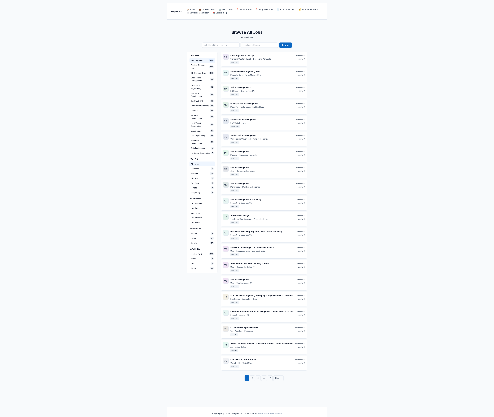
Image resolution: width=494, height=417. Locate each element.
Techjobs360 (175, 11)
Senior (202, 268)
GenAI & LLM (202, 131)
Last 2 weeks (196, 218)
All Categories (202, 60)
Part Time (202, 183)
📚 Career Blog (220, 13)
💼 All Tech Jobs (207, 9)
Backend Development (202, 116)
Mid (202, 263)
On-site (202, 243)
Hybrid (202, 238)
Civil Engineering (202, 136)
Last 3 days (195, 208)
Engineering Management (202, 79)
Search (285, 45)
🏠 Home (191, 9)
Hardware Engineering (202, 153)
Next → (278, 378)
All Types (195, 164)
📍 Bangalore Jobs (264, 9)
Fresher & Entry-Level (202, 66)
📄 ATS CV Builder (286, 9)
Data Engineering (202, 148)
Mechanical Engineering (202, 86)
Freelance (202, 169)
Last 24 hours (196, 203)
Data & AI (202, 110)
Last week (195, 213)
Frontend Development (202, 141)
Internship (202, 178)
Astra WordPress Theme (270, 413)
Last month (195, 222)
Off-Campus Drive (202, 73)
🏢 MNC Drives (225, 9)
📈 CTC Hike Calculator (198, 13)
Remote (202, 233)
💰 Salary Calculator (308, 9)
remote (202, 188)
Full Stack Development (202, 94)
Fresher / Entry (202, 254)
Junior (202, 259)
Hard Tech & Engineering (202, 124)
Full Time (202, 173)
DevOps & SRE (202, 101)
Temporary (202, 192)
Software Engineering (202, 106)
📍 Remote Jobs (244, 9)
